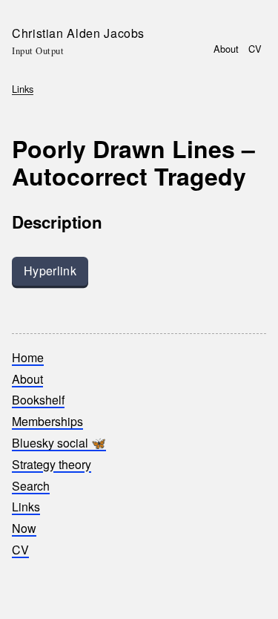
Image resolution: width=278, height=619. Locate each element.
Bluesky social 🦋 (59, 442)
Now (24, 528)
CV (255, 49)
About (226, 49)
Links (22, 89)
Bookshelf (38, 399)
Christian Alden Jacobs (78, 33)
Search (31, 485)
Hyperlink (50, 270)
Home (28, 357)
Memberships (47, 421)
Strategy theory (51, 464)
